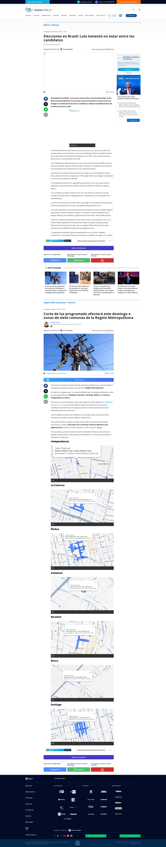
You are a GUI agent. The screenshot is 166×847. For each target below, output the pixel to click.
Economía (56, 15)
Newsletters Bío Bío (86, 2)
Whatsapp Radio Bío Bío (131, 836)
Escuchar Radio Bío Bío (129, 2)
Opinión (80, 15)
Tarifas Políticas (30, 835)
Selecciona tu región (35, 2)
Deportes (64, 15)
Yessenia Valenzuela (53, 44)
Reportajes (29, 822)
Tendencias (72, 15)
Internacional (46, 15)
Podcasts (28, 15)
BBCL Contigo (101, 15)
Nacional (36, 15)
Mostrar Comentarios (79, 248)
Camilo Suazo (55, 322)
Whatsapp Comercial (97, 836)
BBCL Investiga (90, 15)
